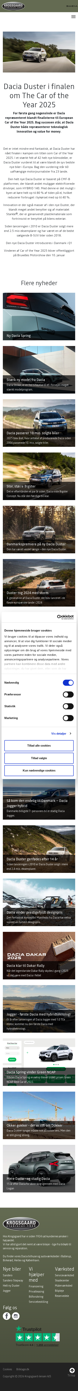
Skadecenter (62, 1280)
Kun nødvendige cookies (39, 770)
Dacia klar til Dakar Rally (25, 965)
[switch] (68, 694)
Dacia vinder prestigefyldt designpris (34, 912)
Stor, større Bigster (21, 486)
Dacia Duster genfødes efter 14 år (32, 859)
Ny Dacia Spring (19, 335)
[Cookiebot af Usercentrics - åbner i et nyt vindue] (57, 617)
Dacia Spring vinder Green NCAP (31, 1072)
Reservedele (62, 1296)
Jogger (7, 1291)
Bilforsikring (36, 1297)
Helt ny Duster (11, 1286)
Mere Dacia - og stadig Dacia (28, 1178)
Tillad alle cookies (39, 745)
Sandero (7, 1275)
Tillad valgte (39, 758)
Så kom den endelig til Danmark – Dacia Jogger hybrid (37, 803)
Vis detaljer (58, 733)
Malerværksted (63, 1286)
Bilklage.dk (22, 1369)
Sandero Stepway (13, 1280)
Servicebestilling (38, 1302)
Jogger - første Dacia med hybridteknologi (39, 1014)
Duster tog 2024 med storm (27, 592)
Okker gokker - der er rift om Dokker (34, 1125)
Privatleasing (36, 1291)
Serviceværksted (64, 1275)
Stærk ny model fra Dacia (26, 379)
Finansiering (36, 1286)
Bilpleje (59, 1291)
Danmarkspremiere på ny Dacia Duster (36, 544)
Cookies (7, 1369)
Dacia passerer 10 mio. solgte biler (33, 433)
